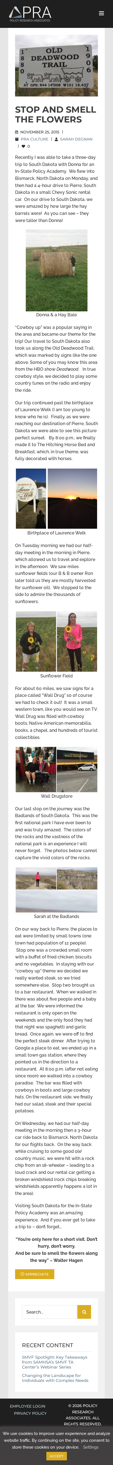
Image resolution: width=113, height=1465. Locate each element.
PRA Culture (34, 139)
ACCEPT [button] (57, 1456)
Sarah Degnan (76, 139)
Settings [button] (90, 1447)
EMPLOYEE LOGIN (27, 1406)
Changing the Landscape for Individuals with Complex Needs (55, 1378)
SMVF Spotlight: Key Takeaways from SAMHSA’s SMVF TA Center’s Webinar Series (54, 1362)
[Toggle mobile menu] (102, 13)
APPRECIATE (36, 1274)
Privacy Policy (30, 1413)
